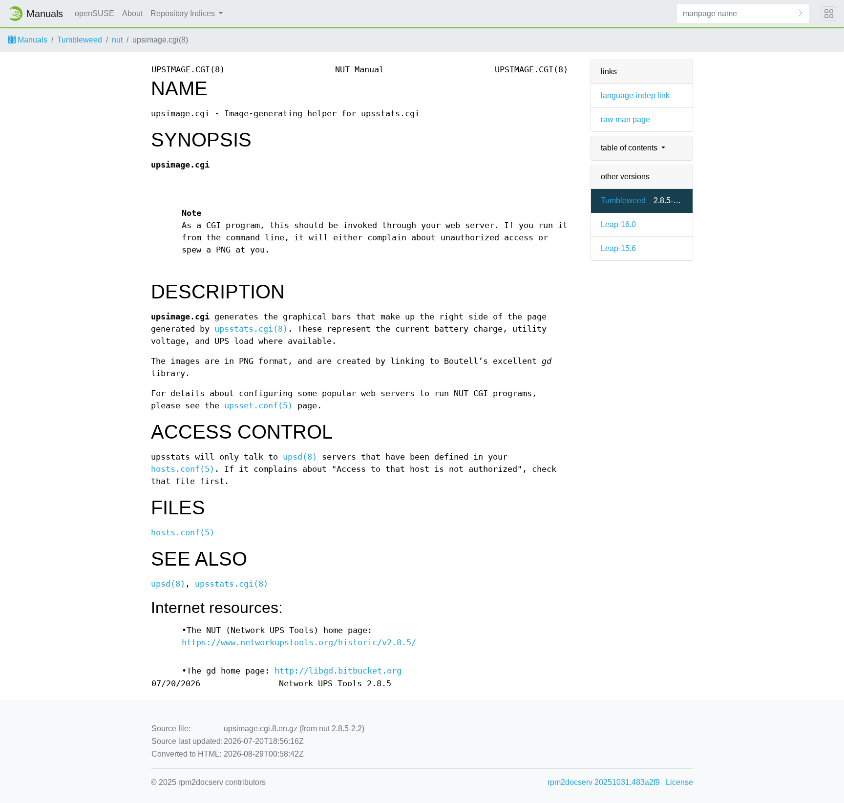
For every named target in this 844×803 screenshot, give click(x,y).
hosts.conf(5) (182, 469)
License (679, 782)
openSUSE (94, 13)
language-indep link (635, 95)
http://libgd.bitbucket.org (337, 671)
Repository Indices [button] (183, 13)
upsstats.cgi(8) (251, 329)
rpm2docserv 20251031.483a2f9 (604, 782)
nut (117, 40)
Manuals (31, 40)
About (132, 13)
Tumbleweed (79, 40)
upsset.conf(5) (258, 405)
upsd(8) (300, 457)
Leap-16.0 (618, 224)
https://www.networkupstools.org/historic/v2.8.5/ (299, 642)
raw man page (625, 119)
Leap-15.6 (618, 248)
